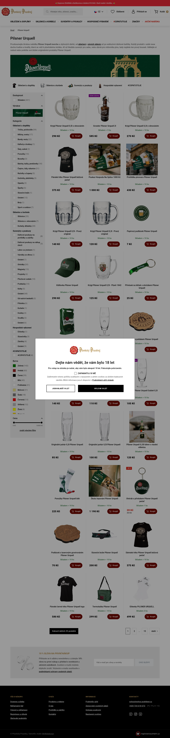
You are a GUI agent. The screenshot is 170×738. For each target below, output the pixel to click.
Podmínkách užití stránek (103, 380)
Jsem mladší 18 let (60, 388)
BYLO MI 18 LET (100, 388)
